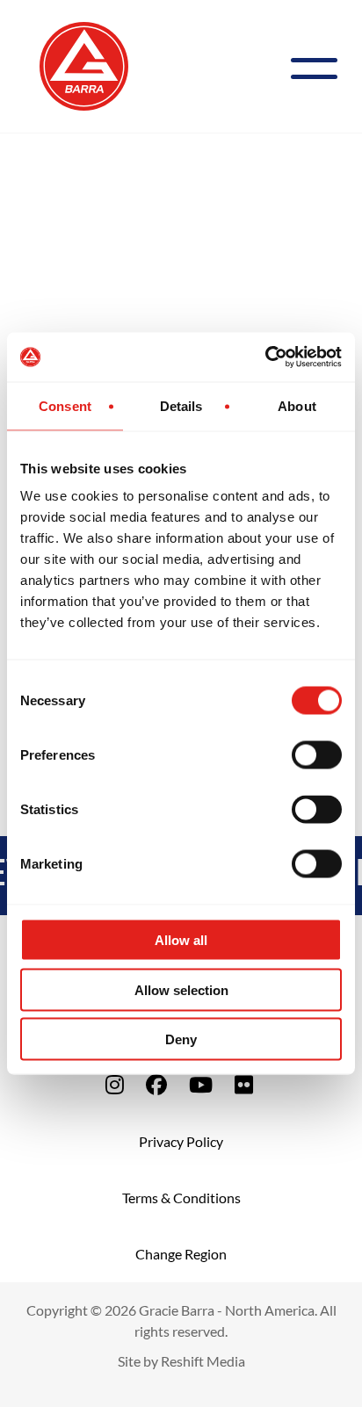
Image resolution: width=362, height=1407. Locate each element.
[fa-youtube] (201, 1084)
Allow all (181, 940)
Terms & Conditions (181, 1197)
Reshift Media (203, 1361)
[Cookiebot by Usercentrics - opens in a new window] (265, 357)
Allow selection (181, 989)
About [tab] (297, 405)
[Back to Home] (84, 64)
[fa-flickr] (244, 1084)
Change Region (181, 1253)
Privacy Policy (181, 1141)
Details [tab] (181, 405)
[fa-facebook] (156, 1084)
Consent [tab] (65, 405)
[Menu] (321, 66)
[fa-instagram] (114, 1084)
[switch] (317, 755)
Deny (181, 1039)
